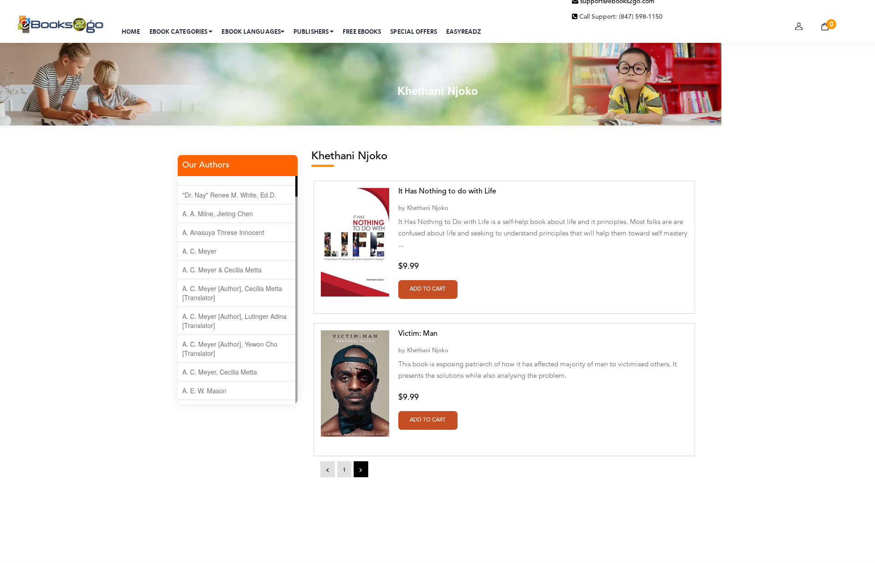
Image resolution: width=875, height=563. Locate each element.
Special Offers (413, 31)
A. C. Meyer (199, 250)
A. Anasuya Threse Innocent (223, 232)
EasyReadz (463, 31)
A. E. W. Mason (204, 390)
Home (131, 31)
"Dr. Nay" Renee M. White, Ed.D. (229, 194)
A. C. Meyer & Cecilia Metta (222, 269)
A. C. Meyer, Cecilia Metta (219, 371)
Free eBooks (362, 31)
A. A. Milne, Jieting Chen (217, 213)
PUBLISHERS (311, 31)
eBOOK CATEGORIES (179, 31)
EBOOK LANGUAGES (251, 31)
